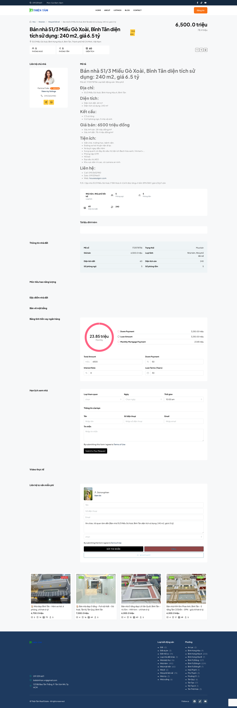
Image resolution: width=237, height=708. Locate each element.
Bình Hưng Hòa (194, 650)
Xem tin (97, 495)
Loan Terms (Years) (153, 368)
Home (98, 10)
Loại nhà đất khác (167, 657)
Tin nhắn (87, 426)
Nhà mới (110, 577)
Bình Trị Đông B (194, 666)
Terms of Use (119, 444)
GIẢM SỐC (64, 577)
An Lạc (190, 647)
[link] (50, 589)
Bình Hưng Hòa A (195, 654)
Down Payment (152, 356)
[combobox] (103, 399)
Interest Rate (89, 368)
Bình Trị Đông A (194, 663)
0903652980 (50, 96)
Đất (161, 647)
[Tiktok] (201, 3)
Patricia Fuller (43, 88)
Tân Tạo (191, 682)
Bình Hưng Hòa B (195, 657)
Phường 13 (192, 676)
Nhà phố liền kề (54, 22)
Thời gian (168, 394)
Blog (127, 10)
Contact (137, 10)
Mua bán (132, 32)
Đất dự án (164, 650)
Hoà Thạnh (192, 670)
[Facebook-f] (197, 3)
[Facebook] (195, 701)
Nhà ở (162, 670)
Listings (117, 10)
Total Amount (90, 356)
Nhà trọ (163, 676)
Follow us (185, 701)
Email (166, 416)
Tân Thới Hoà (193, 689)
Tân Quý (191, 679)
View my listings (48, 91)
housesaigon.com (98, 178)
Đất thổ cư (164, 654)
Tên (85, 416)
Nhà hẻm (42, 22)
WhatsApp (145, 555)
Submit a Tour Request (95, 451)
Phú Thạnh (192, 673)
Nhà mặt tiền (165, 666)
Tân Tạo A (192, 686)
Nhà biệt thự (165, 660)
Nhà (33, 22)
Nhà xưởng (164, 679)
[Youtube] (205, 3)
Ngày (126, 394)
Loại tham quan (91, 394)
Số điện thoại (130, 416)
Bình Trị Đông (193, 660)
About (107, 10)
